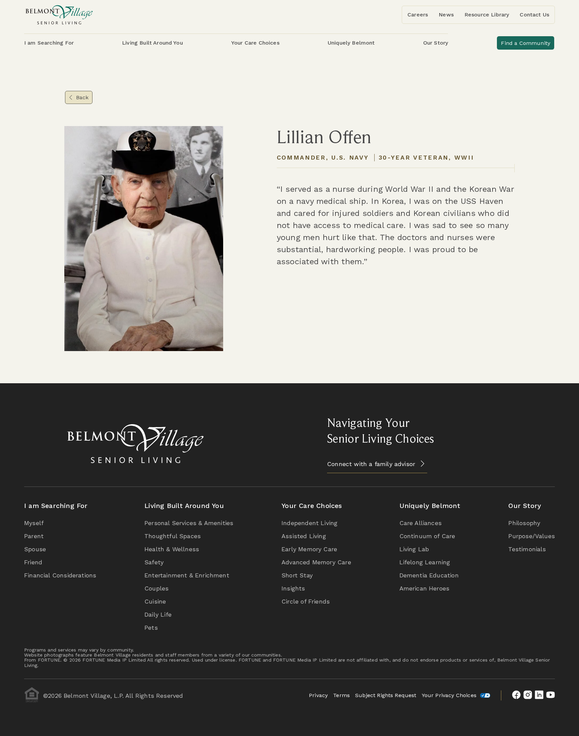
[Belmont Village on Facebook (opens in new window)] (516, 695)
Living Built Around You (184, 506)
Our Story (524, 506)
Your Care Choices (311, 506)
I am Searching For (56, 506)
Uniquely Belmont (429, 506)
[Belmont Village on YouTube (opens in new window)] (550, 695)
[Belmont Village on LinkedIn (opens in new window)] (539, 695)
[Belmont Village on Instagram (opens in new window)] (527, 695)
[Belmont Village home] (59, 14)
